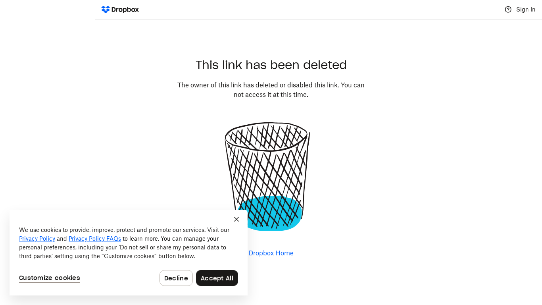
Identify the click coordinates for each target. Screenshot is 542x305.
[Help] (508, 9)
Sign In (526, 9)
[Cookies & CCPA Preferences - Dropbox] (129, 252)
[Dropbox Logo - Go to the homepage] (120, 9)
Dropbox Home (271, 253)
